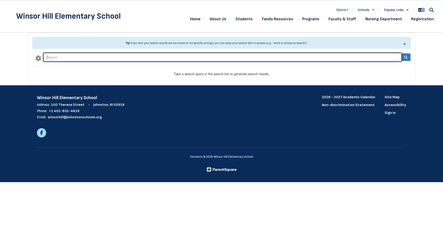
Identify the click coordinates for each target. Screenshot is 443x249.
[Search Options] (38, 58)
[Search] (406, 57)
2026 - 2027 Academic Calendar (348, 97)
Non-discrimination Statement (348, 105)
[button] (366, 10)
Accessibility (395, 105)
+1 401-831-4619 (64, 111)
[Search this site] (431, 10)
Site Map (392, 97)
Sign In (390, 113)
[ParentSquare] (222, 169)
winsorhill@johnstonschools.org (75, 117)
